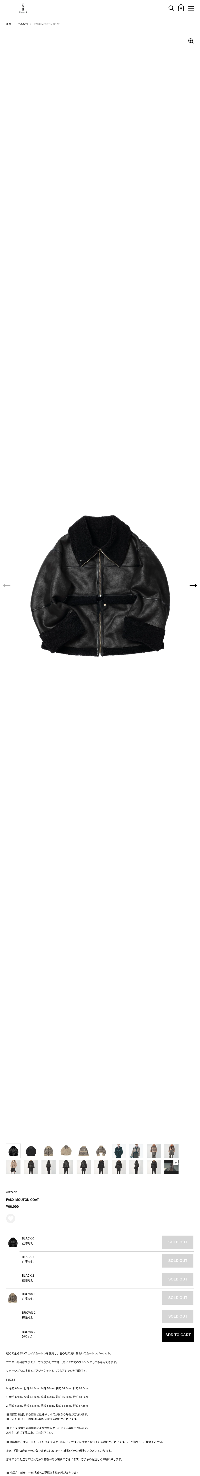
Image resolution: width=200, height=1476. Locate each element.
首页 (8, 24)
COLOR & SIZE (12, 1177)
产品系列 (23, 24)
